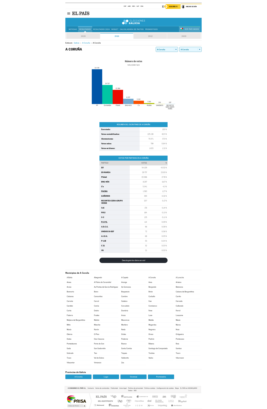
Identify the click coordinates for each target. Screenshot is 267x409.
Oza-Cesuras (99, 339)
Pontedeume (72, 344)
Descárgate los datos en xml (133, 260)
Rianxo (124, 344)
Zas (122, 363)
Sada (69, 348)
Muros (178, 325)
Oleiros (69, 334)
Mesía (178, 320)
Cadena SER (154, 397)
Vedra (151, 358)
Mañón (96, 320)
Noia (177, 329)
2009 (183, 36)
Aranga (124, 282)
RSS (135, 390)
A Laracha (180, 277)
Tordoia (151, 353)
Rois (177, 344)
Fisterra (70, 315)
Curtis (69, 311)
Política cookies (149, 388)
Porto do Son (99, 344)
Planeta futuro (169, 401)
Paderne (124, 339)
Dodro (96, 311)
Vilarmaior (180, 358)
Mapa (177, 388)
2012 (150, 36)
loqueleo (162, 405)
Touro (178, 353)
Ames (69, 282)
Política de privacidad (135, 388)
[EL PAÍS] (81, 13)
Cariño (178, 296)
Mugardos (152, 325)
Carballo (152, 296)
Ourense (133, 377)
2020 (83, 36)
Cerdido (70, 306)
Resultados (85, 29)
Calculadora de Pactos (132, 29)
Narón (96, 329)
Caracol (182, 397)
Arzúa (69, 287)
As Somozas (126, 287)
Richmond (99, 405)
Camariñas (98, 296)
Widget (114, 29)
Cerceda (179, 301)
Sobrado (70, 353)
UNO (120, 401)
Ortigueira (180, 334)
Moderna (113, 405)
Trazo (69, 358)
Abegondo (98, 277)
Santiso (179, 348)
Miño (69, 325)
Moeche (97, 325)
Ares (150, 282)
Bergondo (152, 287)
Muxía (69, 329)
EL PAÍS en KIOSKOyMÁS (188, 388)
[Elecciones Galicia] (133, 22)
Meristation (176, 405)
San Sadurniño (100, 348)
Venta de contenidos (102, 388)
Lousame (179, 315)
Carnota (70, 301)
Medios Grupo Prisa (76, 405)
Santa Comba (126, 348)
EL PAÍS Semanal (160, 401)
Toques (124, 353)
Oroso (151, 334)
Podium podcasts (126, 405)
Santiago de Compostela (158, 348)
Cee (150, 301)
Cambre (124, 296)
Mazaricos (125, 320)
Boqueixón (125, 292)
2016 (117, 36)
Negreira (152, 329)
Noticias (73, 29)
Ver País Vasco (192, 29)
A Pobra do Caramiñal (102, 282)
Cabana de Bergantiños (185, 292)
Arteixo (178, 282)
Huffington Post (105, 401)
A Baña (69, 277)
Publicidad (114, 388)
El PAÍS (101, 397)
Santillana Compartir (142, 397)
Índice (130, 390)
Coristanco (153, 306)
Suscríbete (173, 7)
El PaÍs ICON (138, 405)
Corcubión (125, 306)
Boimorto (70, 292)
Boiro (96, 292)
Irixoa (123, 315)
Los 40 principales (114, 397)
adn (172, 397)
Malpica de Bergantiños (76, 320)
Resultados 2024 (101, 29)
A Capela (124, 277)
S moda (150, 405)
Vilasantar (71, 363)
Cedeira (124, 301)
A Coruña (152, 277)
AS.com (163, 397)
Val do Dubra (99, 358)
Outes (69, 339)
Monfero (124, 325)
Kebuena (180, 401)
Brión (151, 292)
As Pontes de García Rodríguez (106, 287)
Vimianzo (97, 363)
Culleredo (179, 306)
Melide (151, 320)
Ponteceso (180, 339)
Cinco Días (139, 401)
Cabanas (70, 296)
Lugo (106, 377)
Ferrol (178, 311)
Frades (96, 315)
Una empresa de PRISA (76, 399)
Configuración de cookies (165, 388)
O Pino (96, 334)
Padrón (151, 339)
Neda (123, 329)
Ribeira (151, 344)
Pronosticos (151, 29)
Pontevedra (161, 377)
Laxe (150, 315)
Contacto (91, 388)
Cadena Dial (149, 401)
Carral (96, 301)
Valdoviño (125, 358)
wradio (128, 401)
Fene (150, 311)
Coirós (96, 306)
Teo (95, 353)
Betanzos (179, 287)
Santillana (127, 397)
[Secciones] (68, 13)
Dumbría (124, 311)
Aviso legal (123, 388)
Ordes (123, 334)
